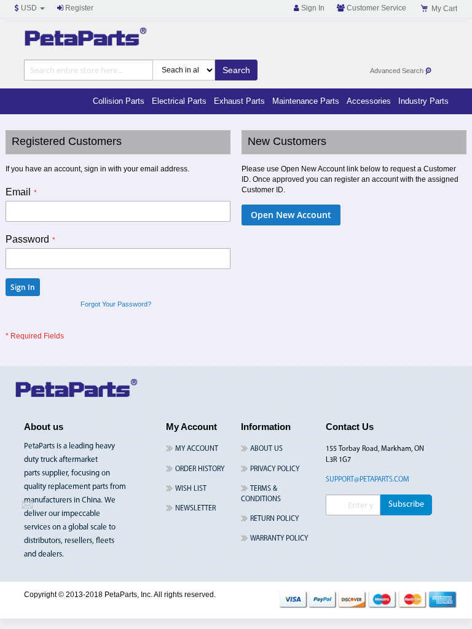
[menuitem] (118, 101)
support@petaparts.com (367, 479)
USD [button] (29, 8)
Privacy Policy (274, 469)
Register (78, 8)
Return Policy (274, 519)
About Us (266, 449)
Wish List (190, 489)
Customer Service (375, 8)
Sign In (311, 8)
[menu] (270, 101)
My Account (196, 449)
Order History (199, 469)
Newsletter (195, 508)
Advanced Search (397, 70)
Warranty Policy (279, 538)
